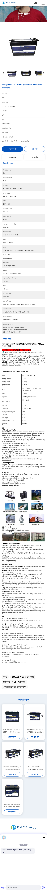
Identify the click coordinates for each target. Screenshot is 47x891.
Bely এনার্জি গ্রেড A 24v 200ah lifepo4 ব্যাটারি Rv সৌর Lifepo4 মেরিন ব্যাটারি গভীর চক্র (34, 768)
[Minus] (43, 837)
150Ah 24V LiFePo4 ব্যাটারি (23, 677)
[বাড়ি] (23, 830)
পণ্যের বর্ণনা (34, 157)
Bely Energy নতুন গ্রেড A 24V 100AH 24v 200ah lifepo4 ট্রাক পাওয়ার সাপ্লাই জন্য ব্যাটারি (35, 731)
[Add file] (3, 887)
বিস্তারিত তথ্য (12, 157)
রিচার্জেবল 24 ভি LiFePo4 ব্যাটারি (14, 682)
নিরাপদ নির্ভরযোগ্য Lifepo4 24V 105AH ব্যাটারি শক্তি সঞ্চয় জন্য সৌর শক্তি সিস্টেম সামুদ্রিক (12, 731)
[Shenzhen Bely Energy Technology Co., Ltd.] (9, 3)
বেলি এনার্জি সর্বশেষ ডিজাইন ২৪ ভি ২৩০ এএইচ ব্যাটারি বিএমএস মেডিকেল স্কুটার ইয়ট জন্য (12, 768)
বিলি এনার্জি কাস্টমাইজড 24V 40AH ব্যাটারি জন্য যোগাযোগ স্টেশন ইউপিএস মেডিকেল (12, 805)
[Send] (44, 887)
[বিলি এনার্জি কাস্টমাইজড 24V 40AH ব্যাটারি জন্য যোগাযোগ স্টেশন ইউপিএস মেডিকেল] (12, 791)
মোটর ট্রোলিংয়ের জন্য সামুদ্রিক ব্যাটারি (14, 687)
